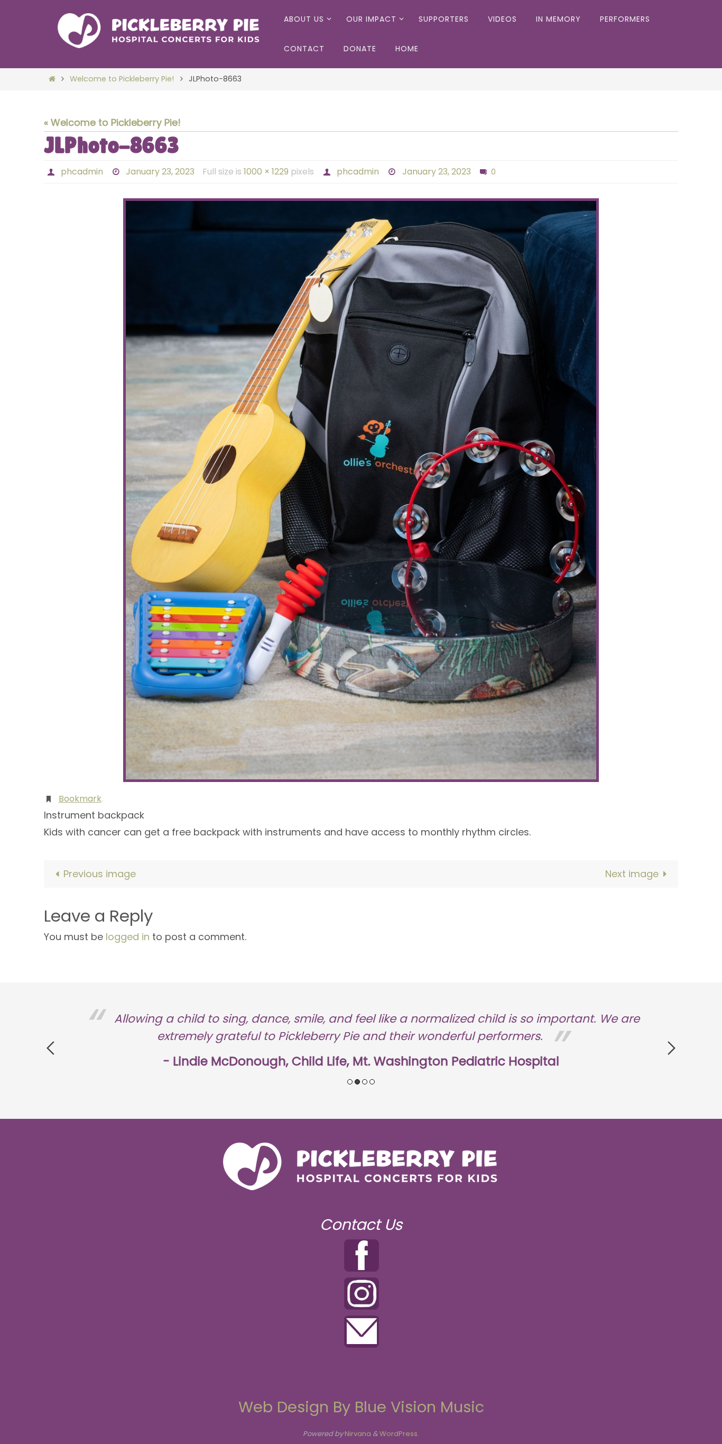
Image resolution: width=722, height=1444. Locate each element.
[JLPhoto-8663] (361, 490)
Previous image (99, 873)
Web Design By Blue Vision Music (361, 1407)
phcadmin (82, 171)
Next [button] (671, 1048)
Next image (632, 873)
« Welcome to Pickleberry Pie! (112, 122)
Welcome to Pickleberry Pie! (122, 78)
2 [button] (357, 1081)
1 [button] (350, 1081)
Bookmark (80, 799)
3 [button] (364, 1081)
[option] (361, 1040)
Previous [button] (50, 1048)
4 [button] (372, 1081)
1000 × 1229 (266, 171)
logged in (128, 936)
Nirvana (358, 1434)
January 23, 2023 (160, 171)
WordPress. (399, 1434)
